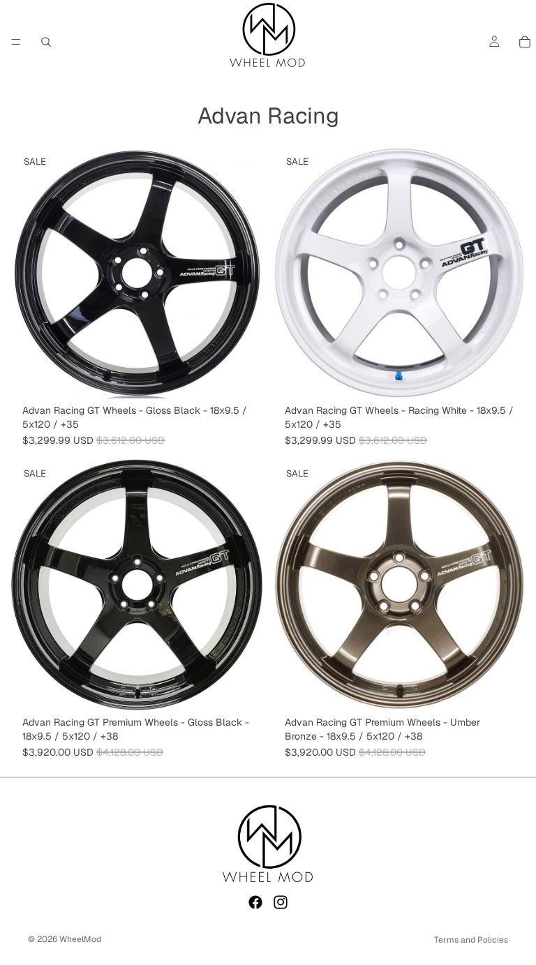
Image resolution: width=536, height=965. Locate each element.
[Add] (240, 376)
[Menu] (16, 42)
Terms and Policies (471, 939)
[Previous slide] (32, 272)
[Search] (46, 42)
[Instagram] (280, 902)
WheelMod (80, 939)
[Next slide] (241, 272)
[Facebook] (255, 902)
